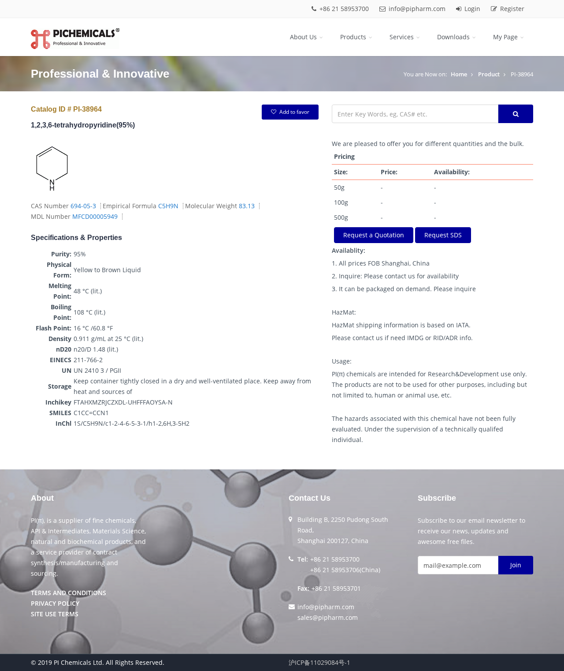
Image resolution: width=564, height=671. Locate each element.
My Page (506, 37)
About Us (304, 37)
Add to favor (294, 112)
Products (354, 37)
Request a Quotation (373, 235)
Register (511, 8)
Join (515, 565)
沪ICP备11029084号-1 (319, 662)
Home (459, 74)
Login (472, 8)
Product (489, 74)
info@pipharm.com (417, 8)
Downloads (454, 37)
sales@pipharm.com (327, 617)
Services (403, 37)
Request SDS (443, 235)
